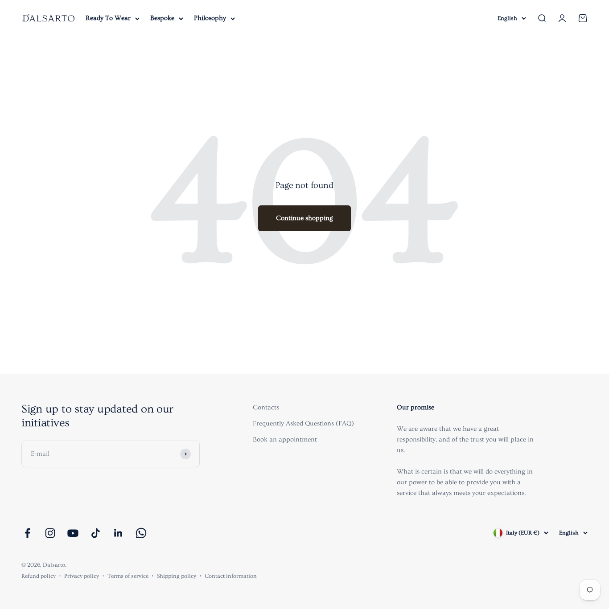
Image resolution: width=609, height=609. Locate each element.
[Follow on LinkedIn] (118, 533)
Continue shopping (304, 218)
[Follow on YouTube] (73, 533)
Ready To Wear (108, 18)
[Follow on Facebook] (27, 533)
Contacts (266, 407)
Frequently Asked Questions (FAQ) (303, 423)
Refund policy (38, 576)
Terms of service (127, 576)
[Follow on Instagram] (50, 533)
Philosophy (210, 18)
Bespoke (162, 18)
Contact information (231, 576)
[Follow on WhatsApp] (141, 533)
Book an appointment (285, 439)
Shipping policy (176, 576)
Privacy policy (81, 576)
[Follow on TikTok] (96, 533)
